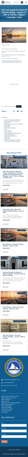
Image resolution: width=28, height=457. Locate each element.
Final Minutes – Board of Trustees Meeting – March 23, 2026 (13, 308)
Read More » (6, 185)
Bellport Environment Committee (11, 121)
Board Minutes (7, 125)
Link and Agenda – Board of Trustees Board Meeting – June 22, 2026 (13, 210)
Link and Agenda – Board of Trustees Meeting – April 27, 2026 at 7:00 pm (14, 336)
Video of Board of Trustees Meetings (12, 133)
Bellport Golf (7, 122)
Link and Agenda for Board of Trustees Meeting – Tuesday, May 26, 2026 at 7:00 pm (14, 273)
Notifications (7, 126)
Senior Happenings (8, 131)
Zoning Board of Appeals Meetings (12, 141)
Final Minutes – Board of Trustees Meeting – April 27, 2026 (13, 245)
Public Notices (7, 130)
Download (19, 106)
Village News (7, 138)
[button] (26, 2)
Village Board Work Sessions (10, 136)
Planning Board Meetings (9, 127)
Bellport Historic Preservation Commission (13, 124)
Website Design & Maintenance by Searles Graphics (14, 454)
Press (5, 129)
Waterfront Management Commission (12, 140)
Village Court (7, 137)
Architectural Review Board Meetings (12, 119)
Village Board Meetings (9, 134)
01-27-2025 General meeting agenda (8, 106)
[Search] (22, 2)
